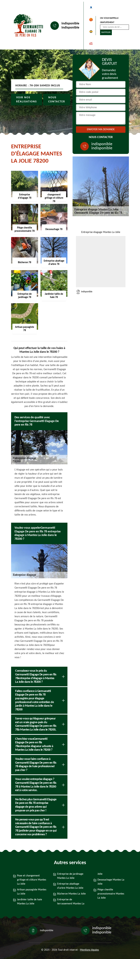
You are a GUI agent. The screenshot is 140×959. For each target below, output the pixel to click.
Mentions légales (89, 950)
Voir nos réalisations (26, 99)
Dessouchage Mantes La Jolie (110, 881)
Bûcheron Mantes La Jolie (71, 893)
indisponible (70, 23)
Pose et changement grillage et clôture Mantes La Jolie (31, 879)
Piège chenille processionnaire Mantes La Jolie (110, 893)
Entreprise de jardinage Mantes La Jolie (70, 876)
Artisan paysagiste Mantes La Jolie (31, 891)
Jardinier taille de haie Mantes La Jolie (29, 901)
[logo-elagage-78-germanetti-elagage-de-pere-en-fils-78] (26, 26)
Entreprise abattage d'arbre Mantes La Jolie (70, 886)
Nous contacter (56, 99)
